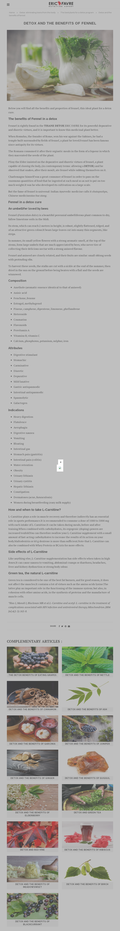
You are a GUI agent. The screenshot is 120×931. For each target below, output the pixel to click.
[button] (60, 462)
